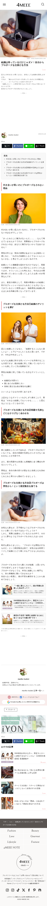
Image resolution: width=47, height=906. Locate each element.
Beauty (35, 831)
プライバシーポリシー (33, 879)
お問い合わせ (25, 875)
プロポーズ (11, 709)
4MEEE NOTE (12, 848)
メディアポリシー (18, 879)
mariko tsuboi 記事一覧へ (32, 691)
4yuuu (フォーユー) (14, 883)
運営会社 (41, 881)
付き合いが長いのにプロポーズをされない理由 (23, 159)
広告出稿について (38, 875)
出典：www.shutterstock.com (36, 58)
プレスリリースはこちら (11, 875)
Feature (35, 842)
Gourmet (35, 836)
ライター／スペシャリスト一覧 (26, 881)
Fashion (11, 831)
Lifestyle (11, 842)
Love (11, 836)
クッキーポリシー (8, 881)
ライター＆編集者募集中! (30, 883)
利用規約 (8, 879)
